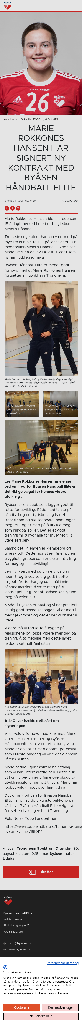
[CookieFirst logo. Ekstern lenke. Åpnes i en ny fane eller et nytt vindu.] (5, 967)
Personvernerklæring (63, 963)
